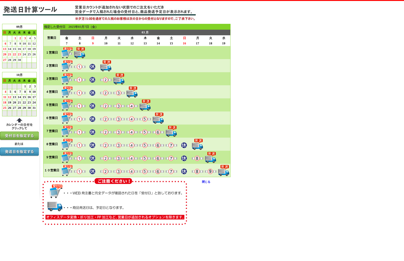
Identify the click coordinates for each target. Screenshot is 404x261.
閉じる (206, 181)
